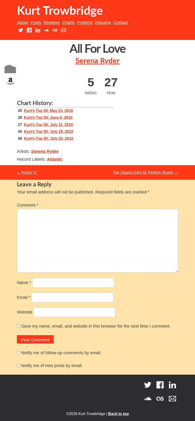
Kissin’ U (27, 172)
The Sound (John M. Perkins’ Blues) (145, 172)
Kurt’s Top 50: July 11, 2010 (48, 125)
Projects (85, 22)
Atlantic (55, 159)
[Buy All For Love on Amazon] (10, 85)
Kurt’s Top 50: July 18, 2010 (48, 132)
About (22, 22)
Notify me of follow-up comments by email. (61, 352)
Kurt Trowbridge (60, 11)
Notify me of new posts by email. (52, 365)
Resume (103, 22)
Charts (68, 22)
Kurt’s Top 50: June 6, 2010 (48, 118)
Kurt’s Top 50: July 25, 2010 (48, 138)
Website (24, 312)
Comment (27, 205)
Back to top (118, 414)
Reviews (52, 22)
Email (23, 297)
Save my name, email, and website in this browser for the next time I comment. (96, 326)
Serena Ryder (97, 61)
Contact (120, 22)
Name (24, 282)
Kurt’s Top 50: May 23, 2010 (48, 111)
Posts (35, 22)
